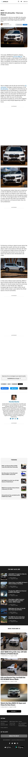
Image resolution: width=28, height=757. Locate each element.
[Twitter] (13, 419)
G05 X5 (9, 384)
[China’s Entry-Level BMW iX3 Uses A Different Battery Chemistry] (4, 582)
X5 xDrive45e (14, 384)
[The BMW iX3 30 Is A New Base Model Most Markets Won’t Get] (4, 617)
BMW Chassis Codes (14, 721)
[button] (25, 185)
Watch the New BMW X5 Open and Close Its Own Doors (13, 704)
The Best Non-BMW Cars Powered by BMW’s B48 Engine (17, 591)
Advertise (3, 723)
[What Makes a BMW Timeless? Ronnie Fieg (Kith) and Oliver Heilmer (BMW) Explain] (4, 599)
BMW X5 (2, 10)
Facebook (5, 388)
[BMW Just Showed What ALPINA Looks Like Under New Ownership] (23, 464)
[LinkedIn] (17, 419)
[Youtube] (15, 743)
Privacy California (4, 727)
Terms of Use (12, 723)
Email (24, 388)
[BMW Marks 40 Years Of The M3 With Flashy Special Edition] (4, 608)
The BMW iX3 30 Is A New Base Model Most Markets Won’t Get (16, 617)
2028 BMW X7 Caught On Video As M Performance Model (17, 574)
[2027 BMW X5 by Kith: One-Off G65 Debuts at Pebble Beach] (23, 479)
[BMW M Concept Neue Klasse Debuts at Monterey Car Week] (23, 486)
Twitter (14, 388)
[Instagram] (15, 419)
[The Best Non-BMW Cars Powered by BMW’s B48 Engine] (4, 591)
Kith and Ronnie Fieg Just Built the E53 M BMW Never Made (13, 678)
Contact (20, 721)
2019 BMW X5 (3, 384)
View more (13, 711)
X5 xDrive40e (4, 89)
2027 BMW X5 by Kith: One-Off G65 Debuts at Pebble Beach (14, 653)
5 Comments (25, 24)
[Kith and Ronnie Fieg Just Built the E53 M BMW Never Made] (23, 494)
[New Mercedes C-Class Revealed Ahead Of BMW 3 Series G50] (23, 471)
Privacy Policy (12, 724)
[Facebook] (10, 419)
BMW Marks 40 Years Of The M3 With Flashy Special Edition (16, 609)
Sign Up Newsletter (23, 723)
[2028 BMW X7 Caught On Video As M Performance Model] (4, 574)
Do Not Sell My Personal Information (23, 725)
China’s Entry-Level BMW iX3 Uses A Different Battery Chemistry (17, 583)
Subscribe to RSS (4, 724)
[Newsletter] (21, 1)
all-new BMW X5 (17, 56)
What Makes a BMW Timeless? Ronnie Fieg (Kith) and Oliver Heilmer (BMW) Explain (16, 601)
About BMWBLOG (4, 721)
